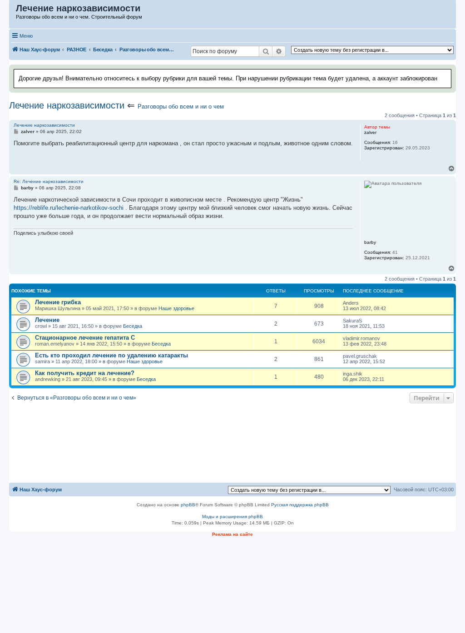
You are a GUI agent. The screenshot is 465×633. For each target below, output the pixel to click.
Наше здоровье (176, 308)
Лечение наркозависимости (66, 105)
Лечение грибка (58, 302)
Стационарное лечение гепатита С (85, 337)
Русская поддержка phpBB (300, 504)
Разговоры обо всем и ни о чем (181, 106)
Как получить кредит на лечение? (84, 373)
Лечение (47, 319)
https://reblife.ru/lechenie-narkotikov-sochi (69, 207)
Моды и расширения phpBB (232, 516)
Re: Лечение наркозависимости (49, 181)
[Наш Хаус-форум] (13, 10)
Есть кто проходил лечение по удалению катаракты (111, 355)
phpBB (188, 504)
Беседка (132, 326)
